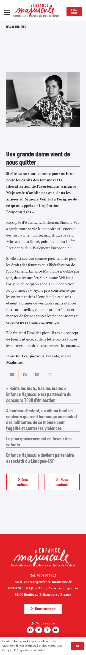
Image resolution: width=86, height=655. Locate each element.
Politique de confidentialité (29, 650)
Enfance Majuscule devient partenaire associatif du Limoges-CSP (40, 458)
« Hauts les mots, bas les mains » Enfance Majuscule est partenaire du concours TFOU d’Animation (39, 394)
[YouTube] (55, 629)
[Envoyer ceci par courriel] (12, 374)
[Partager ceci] (25, 374)
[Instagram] (47, 629)
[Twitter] (38, 629)
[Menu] (7, 12)
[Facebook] (30, 629)
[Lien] (37, 10)
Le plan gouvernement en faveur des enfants (39, 441)
